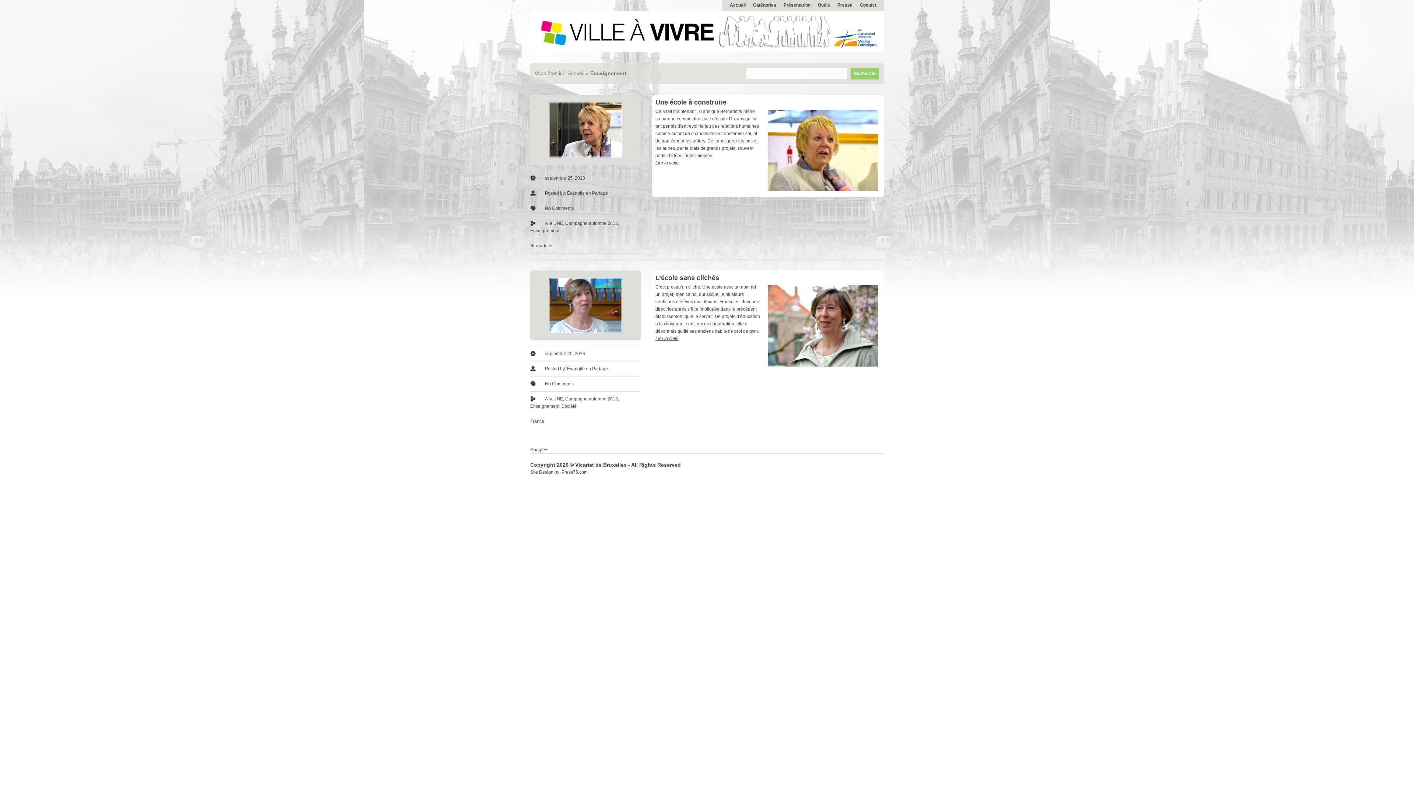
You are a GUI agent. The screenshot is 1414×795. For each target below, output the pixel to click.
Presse (844, 5)
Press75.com (575, 472)
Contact (868, 5)
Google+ (539, 449)
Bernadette (541, 245)
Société (569, 406)
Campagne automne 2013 (591, 223)
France (537, 421)
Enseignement (544, 230)
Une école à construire (691, 102)
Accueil (738, 5)
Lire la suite (667, 163)
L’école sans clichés (687, 278)
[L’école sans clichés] (585, 305)
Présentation (797, 5)
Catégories (764, 5)
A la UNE (554, 223)
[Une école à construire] (585, 130)
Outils (824, 5)
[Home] (707, 50)
